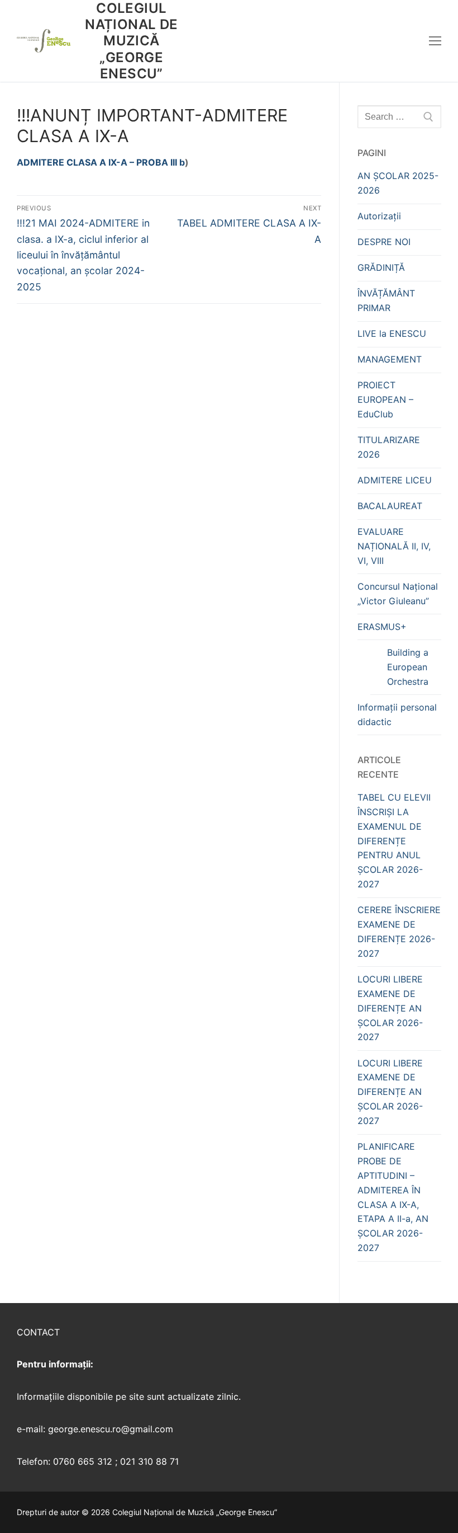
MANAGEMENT (389, 359)
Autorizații (379, 216)
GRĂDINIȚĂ (381, 267)
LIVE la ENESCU (391, 333)
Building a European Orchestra (407, 667)
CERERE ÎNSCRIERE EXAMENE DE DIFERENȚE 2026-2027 (399, 931)
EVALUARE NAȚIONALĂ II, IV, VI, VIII (394, 546)
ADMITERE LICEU (394, 480)
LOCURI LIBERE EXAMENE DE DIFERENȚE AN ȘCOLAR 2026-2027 (390, 1008)
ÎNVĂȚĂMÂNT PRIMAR (386, 300)
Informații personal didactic (397, 714)
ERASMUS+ (382, 626)
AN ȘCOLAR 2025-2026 (397, 183)
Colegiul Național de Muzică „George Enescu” (131, 41)
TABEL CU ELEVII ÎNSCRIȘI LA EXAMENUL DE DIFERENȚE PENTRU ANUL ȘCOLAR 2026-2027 (394, 841)
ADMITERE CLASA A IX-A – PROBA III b (101, 162)
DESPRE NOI (384, 241)
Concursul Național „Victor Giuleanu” (397, 593)
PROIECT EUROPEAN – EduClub (385, 399)
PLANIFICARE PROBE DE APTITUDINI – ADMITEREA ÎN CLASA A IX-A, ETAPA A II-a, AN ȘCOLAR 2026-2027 (392, 1197)
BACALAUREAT (389, 505)
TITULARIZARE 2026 (388, 447)
